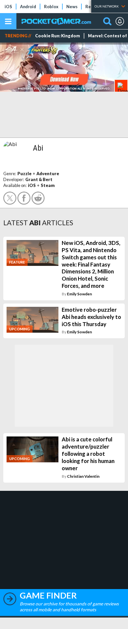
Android (28, 6)
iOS (8, 6)
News (71, 6)
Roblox (51, 6)
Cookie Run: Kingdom (57, 35)
